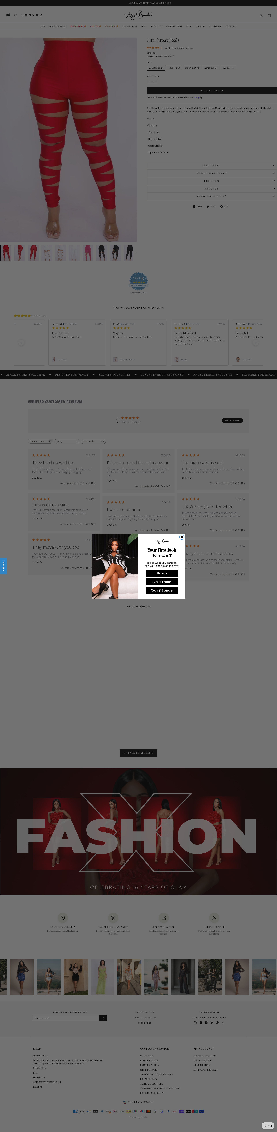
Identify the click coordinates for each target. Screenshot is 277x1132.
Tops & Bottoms (162, 590)
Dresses (162, 573)
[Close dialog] (182, 537)
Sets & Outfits (162, 582)
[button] (3, 566)
